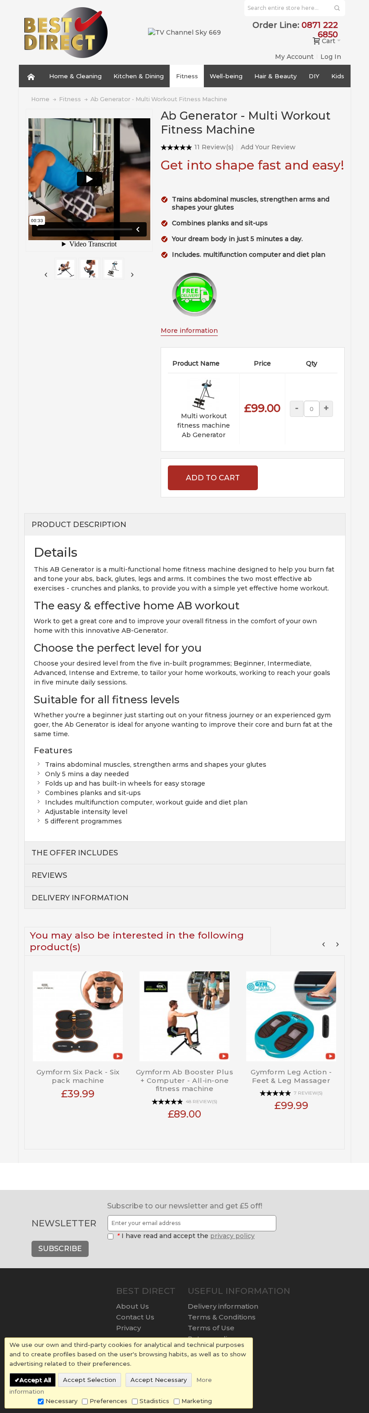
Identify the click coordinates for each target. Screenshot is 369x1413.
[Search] (337, 8)
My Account (294, 57)
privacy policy (232, 1236)
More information (189, 330)
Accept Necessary (158, 1379)
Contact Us (135, 1317)
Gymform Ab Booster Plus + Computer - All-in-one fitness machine (185, 1080)
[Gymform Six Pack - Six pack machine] (78, 1013)
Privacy (128, 1328)
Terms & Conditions (222, 1317)
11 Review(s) (214, 147)
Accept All (35, 1379)
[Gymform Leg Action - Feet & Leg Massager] (291, 1013)
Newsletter (64, 1223)
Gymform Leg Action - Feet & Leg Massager (291, 1076)
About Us (132, 1306)
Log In (330, 57)
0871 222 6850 (320, 30)
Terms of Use (211, 1328)
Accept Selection (89, 1379)
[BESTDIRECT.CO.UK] (66, 32)
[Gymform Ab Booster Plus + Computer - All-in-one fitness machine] (185, 1013)
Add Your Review (268, 147)
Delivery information (223, 1306)
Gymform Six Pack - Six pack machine (78, 1076)
